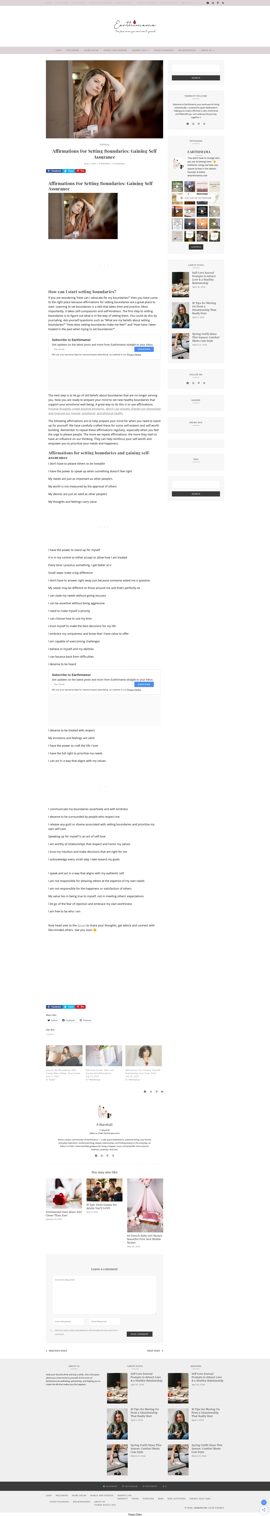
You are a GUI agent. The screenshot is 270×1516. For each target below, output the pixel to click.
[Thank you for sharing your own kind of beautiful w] (202, 199)
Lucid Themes (216, 1508)
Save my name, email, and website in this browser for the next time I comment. (86, 1332)
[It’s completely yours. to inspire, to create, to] (189, 211)
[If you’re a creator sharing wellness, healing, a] (202, 186)
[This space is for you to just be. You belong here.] (202, 223)
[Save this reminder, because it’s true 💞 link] (177, 223)
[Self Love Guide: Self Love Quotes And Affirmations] (104, 1055)
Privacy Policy (135, 1514)
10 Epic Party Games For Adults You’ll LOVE (101, 1206)
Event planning (147, 3)
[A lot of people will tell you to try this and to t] (214, 211)
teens (135, 1499)
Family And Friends (101, 3)
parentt (123, 1499)
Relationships (169, 3)
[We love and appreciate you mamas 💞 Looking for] (214, 186)
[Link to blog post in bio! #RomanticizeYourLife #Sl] (214, 236)
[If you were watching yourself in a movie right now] (177, 211)
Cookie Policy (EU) (105, 1505)
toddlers (148, 1499)
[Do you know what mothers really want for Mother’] (177, 199)
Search (196, 78)
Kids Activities (177, 1499)
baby (161, 1499)
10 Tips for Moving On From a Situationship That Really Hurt (204, 308)
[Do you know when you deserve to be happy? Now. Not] (189, 186)
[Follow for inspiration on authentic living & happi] (189, 236)
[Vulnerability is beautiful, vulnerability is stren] (214, 223)
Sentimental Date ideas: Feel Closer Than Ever (64, 1213)
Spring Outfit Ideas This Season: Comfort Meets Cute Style (206, 337)
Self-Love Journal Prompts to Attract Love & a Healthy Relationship (204, 278)
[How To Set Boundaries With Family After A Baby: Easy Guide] (64, 1055)
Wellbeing (61, 3)
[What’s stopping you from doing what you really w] (202, 211)
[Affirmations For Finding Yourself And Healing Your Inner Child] (143, 1055)
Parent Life (123, 3)
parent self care (200, 1499)
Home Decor (79, 3)
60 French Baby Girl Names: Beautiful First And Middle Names (145, 1239)
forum (82, 925)
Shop (49, 3)
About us (186, 3)
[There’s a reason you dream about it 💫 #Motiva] (189, 199)
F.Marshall (104, 163)
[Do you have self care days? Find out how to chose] (189, 223)
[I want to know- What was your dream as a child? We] (177, 186)
